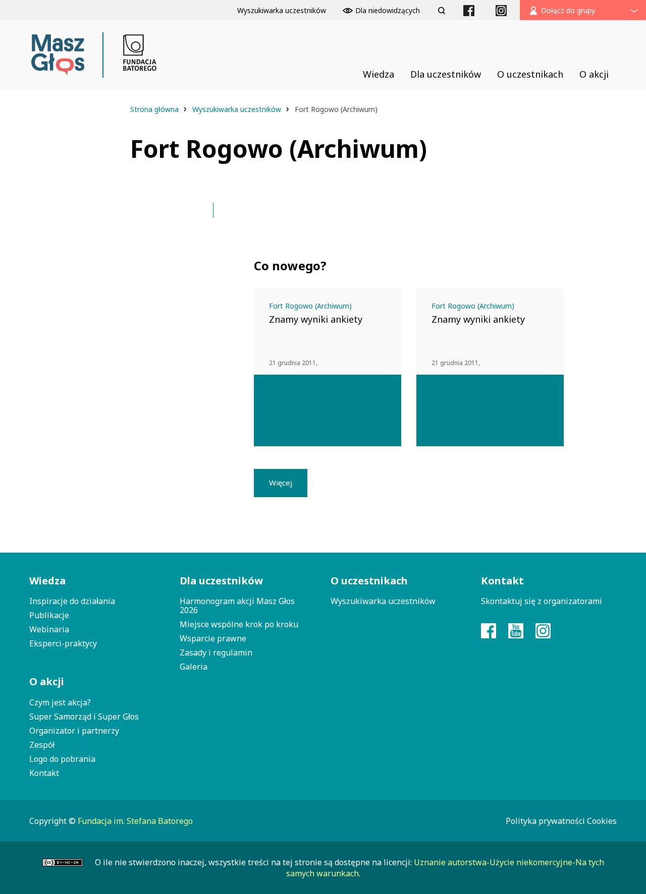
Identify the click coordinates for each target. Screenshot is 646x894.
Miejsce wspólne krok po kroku (239, 624)
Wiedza (47, 580)
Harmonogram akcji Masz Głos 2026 (237, 605)
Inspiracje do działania (72, 601)
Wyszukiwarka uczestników (237, 109)
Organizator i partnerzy (74, 730)
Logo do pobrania (62, 758)
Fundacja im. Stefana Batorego (135, 820)
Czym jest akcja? (60, 702)
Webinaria (49, 629)
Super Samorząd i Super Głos (84, 716)
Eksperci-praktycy (63, 643)
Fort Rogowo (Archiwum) (310, 306)
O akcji (46, 681)
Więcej (280, 483)
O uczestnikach (369, 580)
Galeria (193, 666)
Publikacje (49, 615)
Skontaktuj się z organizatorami (541, 601)
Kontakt (44, 773)
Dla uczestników (221, 580)
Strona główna (155, 109)
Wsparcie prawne (213, 638)
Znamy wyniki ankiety (315, 319)
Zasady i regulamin (216, 652)
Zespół (42, 744)
